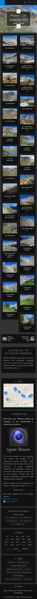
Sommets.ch (28, 579)
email (18, 368)
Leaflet (20, 406)
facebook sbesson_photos (14, 569)
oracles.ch (27, 569)
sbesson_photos (12, 499)
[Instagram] (4, 499)
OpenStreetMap (29, 406)
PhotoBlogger (18, 593)
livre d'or (28, 485)
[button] (7, 399)
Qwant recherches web (13, 572)
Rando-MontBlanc (18, 576)
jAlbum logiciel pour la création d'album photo (18, 590)
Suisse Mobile (26, 572)
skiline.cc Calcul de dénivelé (13, 579)
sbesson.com (12, 562)
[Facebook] (4, 501)
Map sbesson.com (23, 562)
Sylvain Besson (11, 501)
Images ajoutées (18, 514)
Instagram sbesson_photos (18, 566)
